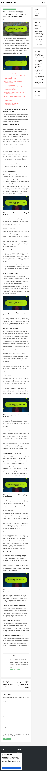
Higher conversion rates (9, 79)
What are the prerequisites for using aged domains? (14, 92)
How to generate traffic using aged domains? (13, 86)
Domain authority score (9, 83)
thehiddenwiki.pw (8, 2)
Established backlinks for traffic (10, 78)
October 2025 (38, 95)
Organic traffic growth (9, 82)
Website (5, 727)
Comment (5, 701)
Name (4, 716)
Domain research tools (9, 93)
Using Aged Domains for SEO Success (9, 9)
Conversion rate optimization (10, 85)
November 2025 (38, 93)
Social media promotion (9, 90)
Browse (36, 15)
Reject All (16, 765)
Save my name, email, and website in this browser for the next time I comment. (16, 735)
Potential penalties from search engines (12, 103)
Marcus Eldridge (7, 19)
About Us (37, 13)
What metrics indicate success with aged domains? (14, 81)
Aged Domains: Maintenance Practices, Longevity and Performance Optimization (39, 69)
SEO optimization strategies (10, 88)
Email (4, 722)
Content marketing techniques (10, 89)
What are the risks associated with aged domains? (13, 101)
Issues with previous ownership (10, 104)
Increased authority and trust (10, 77)
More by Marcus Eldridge (15, 669)
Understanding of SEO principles (10, 94)
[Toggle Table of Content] (25, 74)
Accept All (11, 767)
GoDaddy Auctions (8, 97)
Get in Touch (37, 11)
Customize (6, 765)
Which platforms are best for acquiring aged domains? (14, 96)
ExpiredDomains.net (8, 100)
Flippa (6, 99)
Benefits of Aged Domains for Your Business (38, 27)
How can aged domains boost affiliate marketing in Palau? (15, 75)
